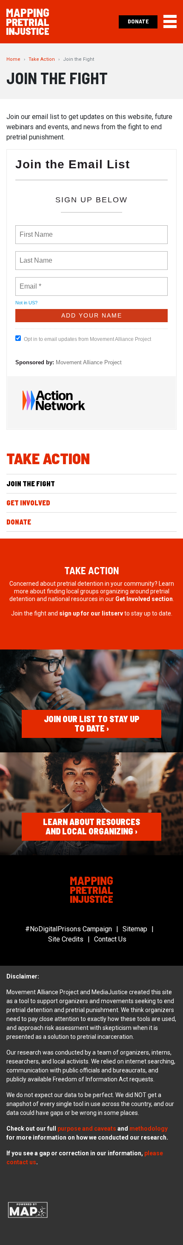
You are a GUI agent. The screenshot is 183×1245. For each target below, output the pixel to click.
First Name (35, 229)
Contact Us (110, 939)
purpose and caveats (86, 1128)
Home (13, 59)
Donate (138, 21)
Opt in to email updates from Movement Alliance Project (87, 339)
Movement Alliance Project (89, 362)
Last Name (34, 255)
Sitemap (135, 929)
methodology (148, 1128)
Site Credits (65, 939)
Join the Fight (30, 483)
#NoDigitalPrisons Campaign (68, 929)
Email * (29, 281)
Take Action (42, 59)
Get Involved (28, 503)
